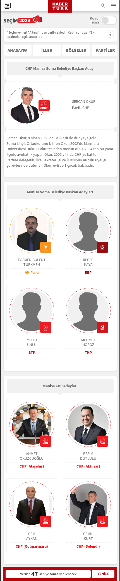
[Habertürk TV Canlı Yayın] (7, 5)
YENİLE (103, 573)
